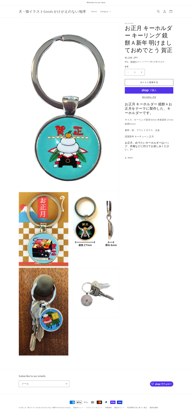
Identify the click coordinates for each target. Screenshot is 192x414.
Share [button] (130, 157)
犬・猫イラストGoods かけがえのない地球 (40, 408)
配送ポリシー (119, 408)
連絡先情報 (154, 408)
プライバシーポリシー (94, 408)
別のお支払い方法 (149, 97)
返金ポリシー (78, 408)
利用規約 (108, 408)
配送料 (133, 62)
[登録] (66, 383)
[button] (105, 11)
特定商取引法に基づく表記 (137, 408)
